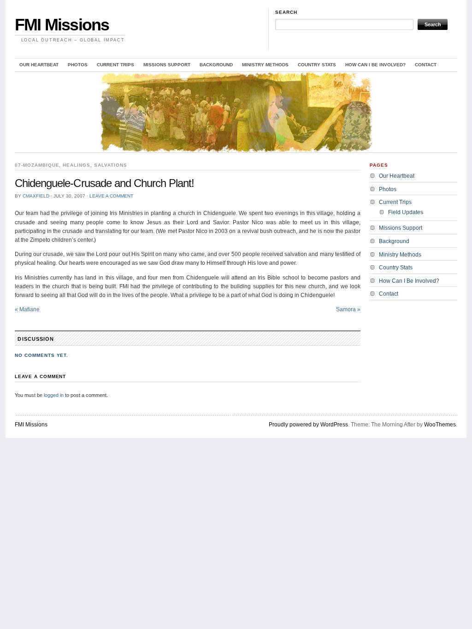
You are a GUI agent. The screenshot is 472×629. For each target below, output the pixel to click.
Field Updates (405, 212)
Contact (426, 64)
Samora (348, 309)
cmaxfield (36, 195)
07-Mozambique (37, 165)
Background (216, 64)
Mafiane (27, 309)
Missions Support (166, 64)
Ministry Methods (265, 64)
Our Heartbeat (39, 64)
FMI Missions (62, 24)
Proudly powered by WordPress (308, 424)
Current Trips (115, 64)
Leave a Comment (111, 195)
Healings (76, 165)
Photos (78, 64)
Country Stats (317, 64)
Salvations (110, 165)
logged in (54, 395)
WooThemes (440, 424)
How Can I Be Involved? (375, 64)
